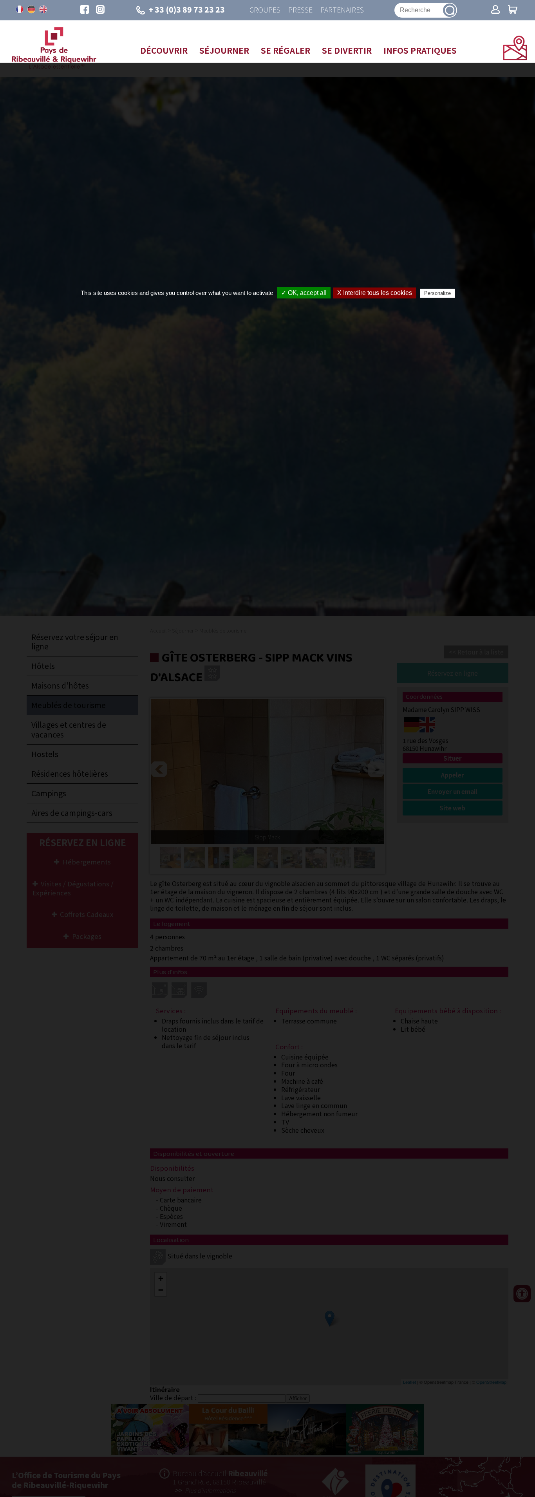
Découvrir (164, 50)
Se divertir (347, 50)
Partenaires (342, 9)
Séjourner (224, 50)
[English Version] (43, 9)
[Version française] (19, 9)
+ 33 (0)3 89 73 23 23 (186, 9)
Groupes (264, 9)
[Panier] (513, 10)
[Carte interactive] (515, 57)
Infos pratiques (420, 50)
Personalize (437, 293)
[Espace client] (495, 10)
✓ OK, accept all (304, 292)
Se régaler (285, 50)
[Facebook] (84, 10)
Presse (300, 9)
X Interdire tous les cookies (374, 292)
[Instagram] (100, 10)
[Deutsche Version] (31, 9)
